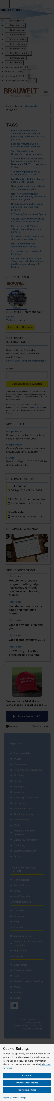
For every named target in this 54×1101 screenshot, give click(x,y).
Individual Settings (27, 1089)
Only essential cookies (27, 1082)
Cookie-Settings (19, 1098)
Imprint (6, 1098)
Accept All (27, 1075)
